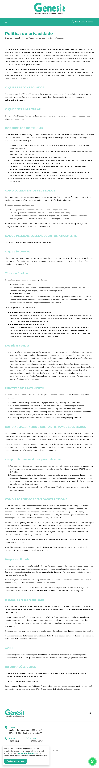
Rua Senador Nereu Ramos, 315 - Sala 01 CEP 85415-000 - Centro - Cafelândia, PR (25, 730)
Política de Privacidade (26, 753)
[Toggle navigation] (6, 22)
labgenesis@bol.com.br (27, 681)
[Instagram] (90, 713)
